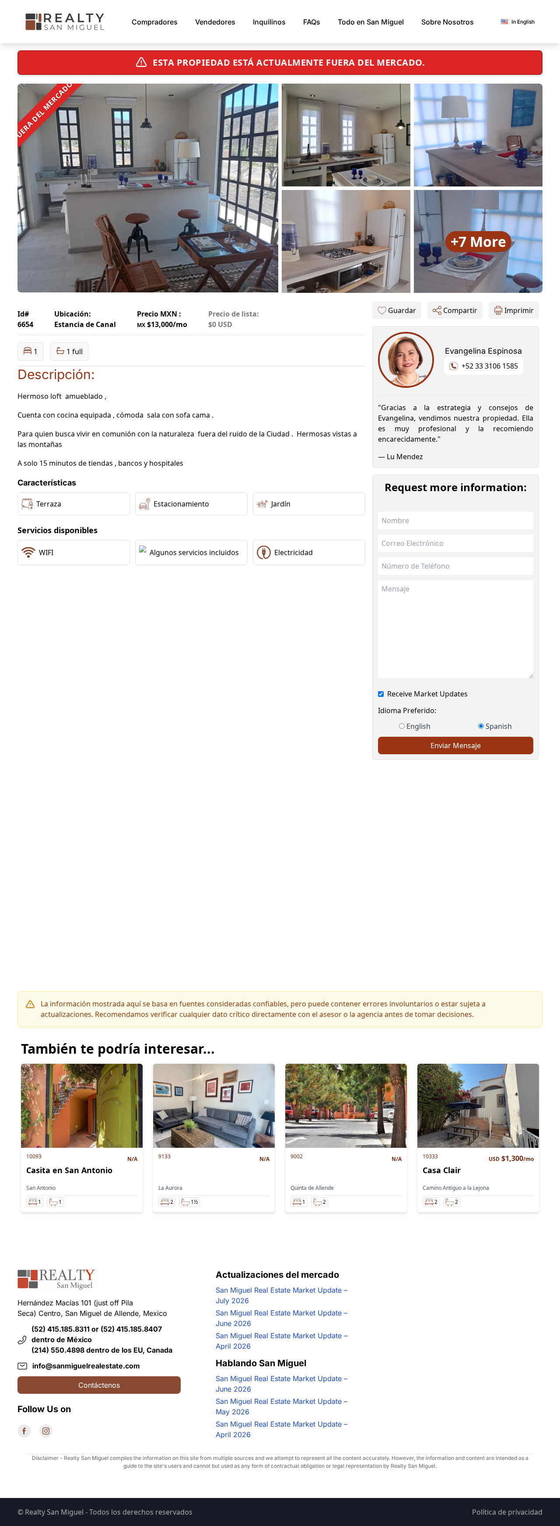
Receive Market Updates (427, 694)
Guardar (402, 310)
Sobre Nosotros (447, 22)
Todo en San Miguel (371, 22)
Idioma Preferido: (407, 710)
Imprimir (519, 310)
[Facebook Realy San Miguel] (24, 1431)
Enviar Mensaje (455, 745)
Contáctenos (99, 1385)
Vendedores (215, 22)
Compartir (460, 310)
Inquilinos (269, 22)
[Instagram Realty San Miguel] (45, 1431)
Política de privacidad (507, 1512)
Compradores (155, 22)
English (418, 726)
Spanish (499, 726)
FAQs (311, 22)
